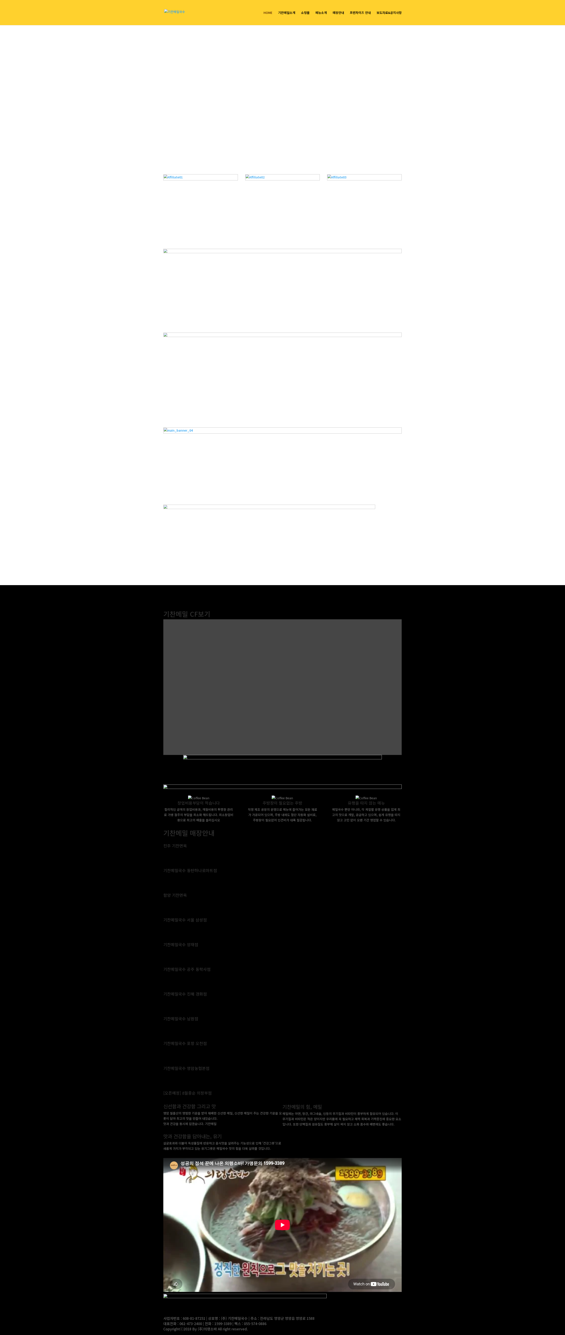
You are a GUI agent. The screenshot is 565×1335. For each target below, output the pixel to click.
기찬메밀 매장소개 (184, 1154)
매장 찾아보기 (180, 853)
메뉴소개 (321, 13)
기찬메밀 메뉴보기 (303, 1130)
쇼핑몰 (305, 13)
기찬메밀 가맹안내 (184, 1130)
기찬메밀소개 (286, 13)
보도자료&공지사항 (389, 13)
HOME (268, 13)
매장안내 (338, 13)
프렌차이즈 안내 (360, 13)
